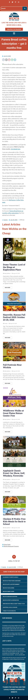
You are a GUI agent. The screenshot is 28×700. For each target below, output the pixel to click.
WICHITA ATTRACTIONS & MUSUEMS (12, 580)
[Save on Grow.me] (18, 60)
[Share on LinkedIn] (15, 60)
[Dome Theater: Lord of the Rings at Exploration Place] (14, 249)
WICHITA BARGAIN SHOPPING (10, 596)
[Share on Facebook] (3, 60)
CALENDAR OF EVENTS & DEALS (10, 577)
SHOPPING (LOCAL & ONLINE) (10, 607)
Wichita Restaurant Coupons (11, 546)
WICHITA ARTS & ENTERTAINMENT (11, 584)
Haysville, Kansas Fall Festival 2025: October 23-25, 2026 (14, 317)
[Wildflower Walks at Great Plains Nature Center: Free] (14, 397)
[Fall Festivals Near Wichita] (14, 351)
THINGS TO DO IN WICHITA (9, 610)
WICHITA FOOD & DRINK (8, 588)
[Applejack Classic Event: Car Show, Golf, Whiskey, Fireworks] (14, 451)
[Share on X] (6, 60)
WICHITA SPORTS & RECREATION (11, 600)
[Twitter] (12, 2)
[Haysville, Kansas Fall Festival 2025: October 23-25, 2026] (14, 301)
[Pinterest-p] (15, 2)
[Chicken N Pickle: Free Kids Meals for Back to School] (14, 505)
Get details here (15, 149)
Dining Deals (7, 544)
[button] (14, 577)
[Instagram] (18, 2)
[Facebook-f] (9, 2)
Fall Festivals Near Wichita (12, 366)
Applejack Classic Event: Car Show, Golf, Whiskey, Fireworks (14, 473)
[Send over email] (12, 60)
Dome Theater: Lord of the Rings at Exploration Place (14, 267)
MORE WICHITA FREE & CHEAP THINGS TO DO (14, 603)
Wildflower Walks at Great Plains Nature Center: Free (13, 413)
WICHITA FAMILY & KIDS (8, 591)
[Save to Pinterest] (9, 60)
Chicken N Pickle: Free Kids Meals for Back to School (14, 521)
